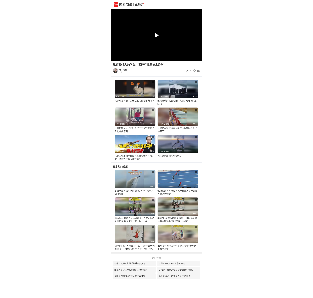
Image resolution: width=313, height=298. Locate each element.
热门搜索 (156, 258)
